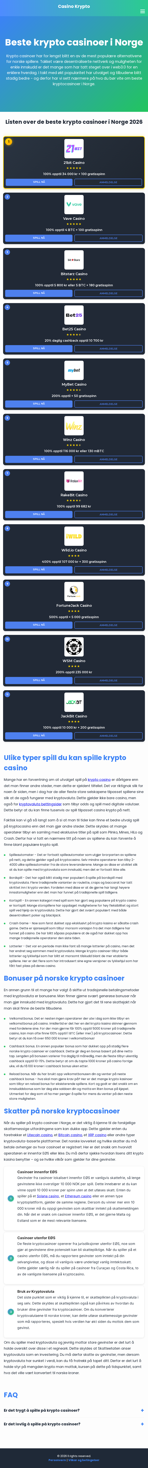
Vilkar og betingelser (83, 1460)
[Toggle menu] (142, 11)
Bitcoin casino (70, 1135)
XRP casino (97, 1135)
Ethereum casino (78, 1196)
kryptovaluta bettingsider (40, 804)
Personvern (57, 1460)
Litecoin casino (39, 1135)
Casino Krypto (74, 6)
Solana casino (48, 1196)
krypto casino (99, 779)
